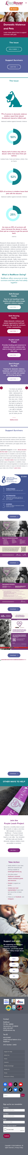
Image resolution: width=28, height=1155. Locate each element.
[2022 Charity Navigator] (6, 1004)
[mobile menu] (26, 3)
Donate (10, 883)
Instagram (11, 899)
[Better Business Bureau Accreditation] (14, 1010)
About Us (6, 1055)
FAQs (5, 1073)
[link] (14, 492)
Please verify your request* (9, 1125)
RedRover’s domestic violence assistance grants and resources (15, 878)
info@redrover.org (9, 1030)
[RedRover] (14, 3)
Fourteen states (9, 460)
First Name (5, 1107)
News (5, 1058)
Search (22, 1095)
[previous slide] (1, 387)
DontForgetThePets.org (14, 871)
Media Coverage (8, 1066)
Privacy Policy (19, 1147)
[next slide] (26, 387)
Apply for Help (8, 1051)
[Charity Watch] (19, 1010)
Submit (6, 1136)
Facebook (18, 897)
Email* (4, 1119)
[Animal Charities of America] (13, 1004)
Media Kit (6, 1069)
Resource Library (9, 1076)
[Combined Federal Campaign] (19, 1004)
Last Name (5, 1113)
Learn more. (17, 468)
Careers (6, 1062)
